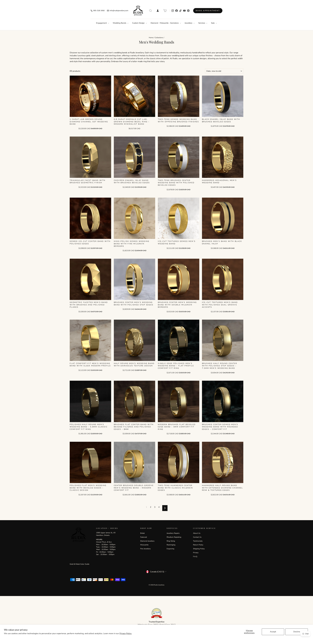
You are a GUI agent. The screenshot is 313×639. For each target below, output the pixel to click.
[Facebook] (176, 10)
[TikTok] (180, 10)
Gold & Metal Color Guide (79, 564)
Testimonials (198, 541)
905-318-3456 (99, 10)
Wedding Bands (120, 23)
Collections (159, 37)
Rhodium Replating (174, 537)
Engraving (170, 549)
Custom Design (138, 23)
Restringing (171, 545)
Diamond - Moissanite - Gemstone (165, 23)
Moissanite (144, 545)
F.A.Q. (195, 556)
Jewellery (189, 23)
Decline (296, 631)
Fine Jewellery (145, 549)
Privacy (195, 552)
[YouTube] (184, 10)
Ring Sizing (171, 541)
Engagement (101, 23)
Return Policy (198, 545)
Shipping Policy (199, 549)
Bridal (142, 533)
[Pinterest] (188, 10)
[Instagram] (172, 10)
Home (151, 37)
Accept (273, 631)
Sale (213, 23)
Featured (143, 537)
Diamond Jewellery (147, 541)
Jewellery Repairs (173, 533)
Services (202, 23)
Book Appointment (208, 11)
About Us (196, 533)
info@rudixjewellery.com (119, 10)
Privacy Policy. (125, 633)
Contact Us (197, 537)
